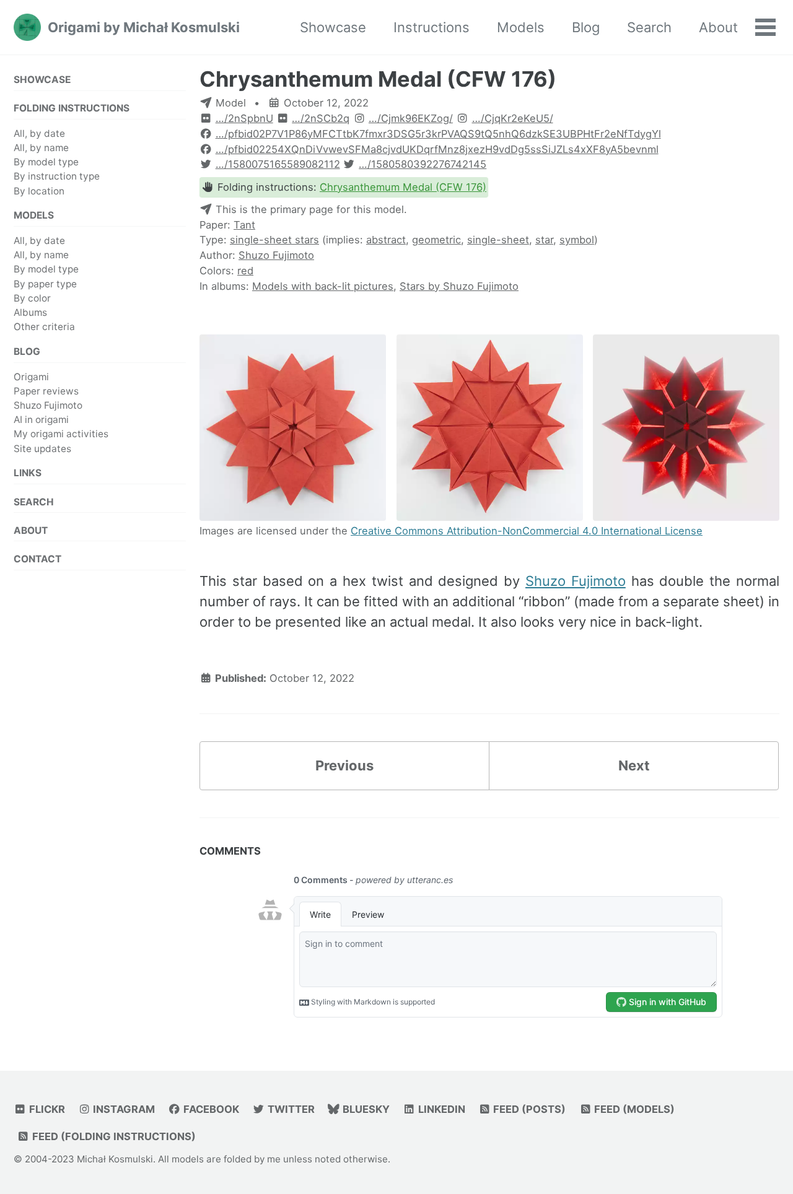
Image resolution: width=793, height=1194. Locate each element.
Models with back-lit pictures (322, 286)
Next (634, 765)
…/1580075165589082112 (278, 164)
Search (649, 27)
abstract (386, 239)
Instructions (431, 27)
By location (39, 190)
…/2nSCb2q (320, 118)
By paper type (45, 283)
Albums (30, 312)
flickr (46, 1109)
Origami (31, 376)
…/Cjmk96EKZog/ (411, 118)
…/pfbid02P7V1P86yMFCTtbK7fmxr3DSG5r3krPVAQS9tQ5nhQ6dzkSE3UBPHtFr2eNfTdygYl (438, 134)
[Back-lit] (686, 428)
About (718, 27)
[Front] (292, 428)
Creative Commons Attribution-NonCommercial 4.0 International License (527, 531)
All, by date (39, 133)
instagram (122, 1109)
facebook (210, 1109)
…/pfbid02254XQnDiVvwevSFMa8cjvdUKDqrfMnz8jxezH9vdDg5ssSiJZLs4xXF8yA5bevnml (437, 149)
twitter (290, 1109)
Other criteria (44, 327)
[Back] (489, 428)
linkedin (440, 1109)
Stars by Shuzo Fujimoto (459, 286)
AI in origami (41, 419)
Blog (586, 27)
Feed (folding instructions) (113, 1136)
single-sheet (498, 239)
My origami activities (61, 434)
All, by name (41, 148)
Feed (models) (633, 1109)
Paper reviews (46, 390)
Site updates (42, 448)
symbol (576, 239)
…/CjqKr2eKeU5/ (512, 118)
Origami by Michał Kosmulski (144, 27)
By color (32, 297)
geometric (436, 239)
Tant (244, 225)
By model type (46, 162)
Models (521, 27)
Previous (344, 765)
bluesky (365, 1109)
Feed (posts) (528, 1109)
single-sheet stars (274, 239)
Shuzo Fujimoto (48, 405)
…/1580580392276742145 (422, 164)
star (544, 239)
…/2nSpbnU (244, 118)
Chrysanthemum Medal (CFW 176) (377, 79)
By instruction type (57, 176)
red (245, 270)
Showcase (333, 27)
